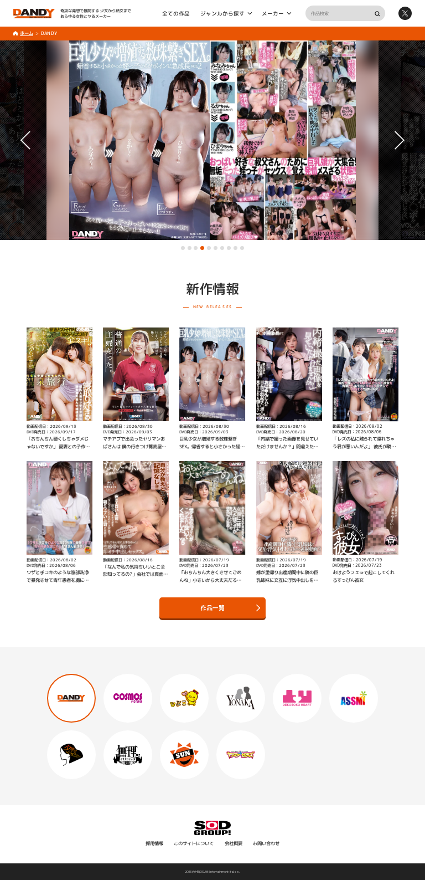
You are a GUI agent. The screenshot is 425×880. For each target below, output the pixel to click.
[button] (183, 248)
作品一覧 (212, 608)
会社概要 (233, 843)
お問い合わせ (266, 843)
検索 (377, 14)
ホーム (26, 33)
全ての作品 (176, 13)
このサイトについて (194, 843)
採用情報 (154, 843)
